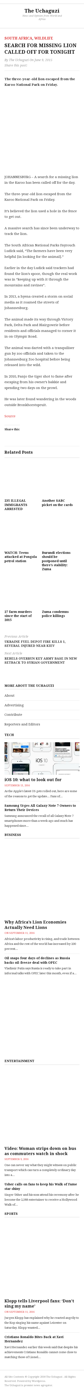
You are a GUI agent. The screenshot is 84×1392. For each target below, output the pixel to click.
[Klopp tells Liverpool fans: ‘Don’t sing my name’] (42, 1258)
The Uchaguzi (42, 11)
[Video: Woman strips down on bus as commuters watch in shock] (42, 1106)
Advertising (14, 705)
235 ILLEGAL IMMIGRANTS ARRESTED (15, 504)
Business (12, 835)
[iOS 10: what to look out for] (42, 758)
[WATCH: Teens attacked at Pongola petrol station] (20, 531)
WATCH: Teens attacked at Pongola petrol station (20, 557)
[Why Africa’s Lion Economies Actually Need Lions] (42, 879)
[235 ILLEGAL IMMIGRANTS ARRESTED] (20, 480)
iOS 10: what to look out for (33, 779)
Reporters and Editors (22, 724)
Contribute (13, 715)
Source (9, 416)
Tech (9, 735)
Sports (11, 1213)
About (9, 696)
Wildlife (43, 38)
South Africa (18, 38)
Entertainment (19, 1061)
